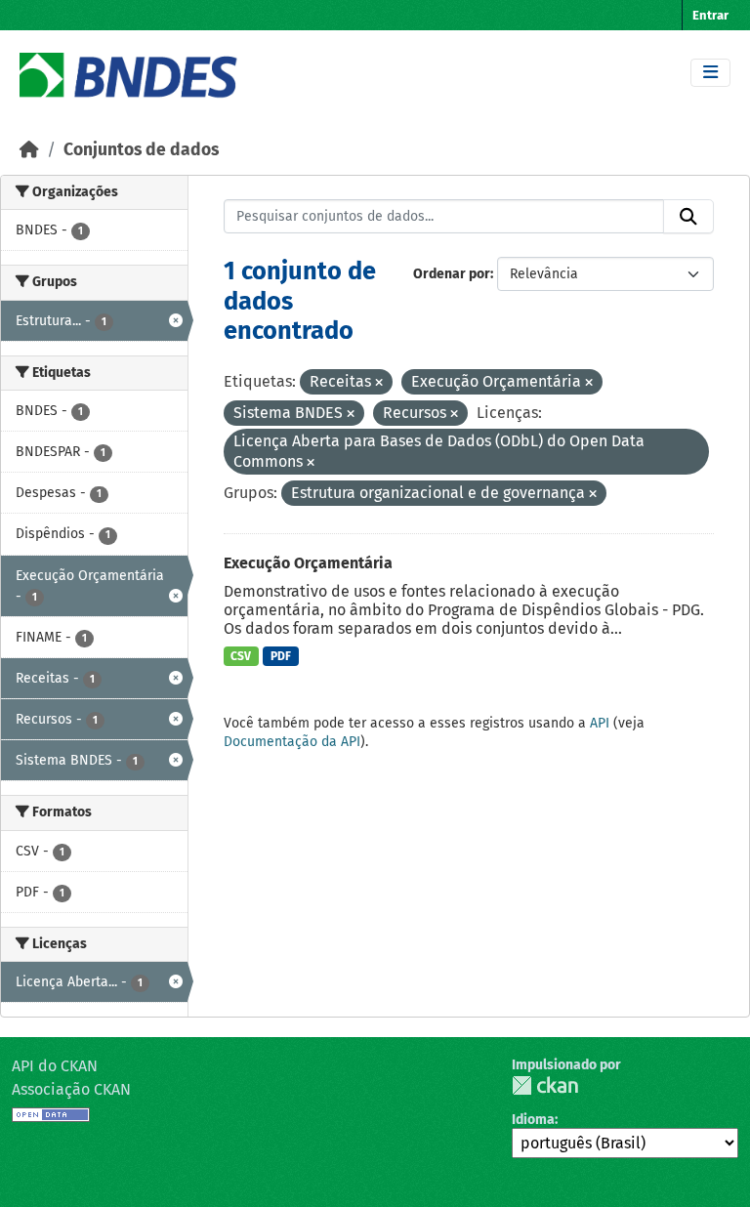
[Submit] (688, 216)
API (599, 723)
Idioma (533, 1119)
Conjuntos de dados (141, 150)
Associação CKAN (71, 1089)
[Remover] (379, 383)
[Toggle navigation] (710, 73)
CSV (240, 656)
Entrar (710, 15)
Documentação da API (292, 741)
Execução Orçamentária (308, 563)
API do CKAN (55, 1066)
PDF (281, 656)
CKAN (545, 1085)
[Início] (29, 150)
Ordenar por (451, 274)
